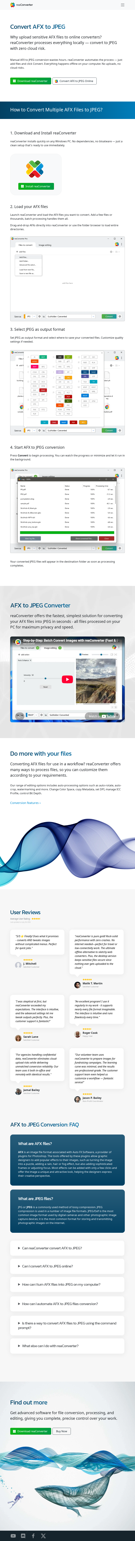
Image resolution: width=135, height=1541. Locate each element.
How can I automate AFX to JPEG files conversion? (60, 1303)
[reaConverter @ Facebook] (35, 1536)
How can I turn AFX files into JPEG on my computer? (61, 1284)
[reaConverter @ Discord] (25, 1536)
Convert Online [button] (76, 81)
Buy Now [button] (61, 1431)
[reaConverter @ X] (45, 1536)
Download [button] (32, 81)
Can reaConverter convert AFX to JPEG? (52, 1247)
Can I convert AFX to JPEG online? (47, 1265)
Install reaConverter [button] (38, 186)
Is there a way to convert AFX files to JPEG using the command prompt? (67, 1325)
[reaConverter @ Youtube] (15, 1536)
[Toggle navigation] (123, 5)
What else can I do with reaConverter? (50, 1345)
